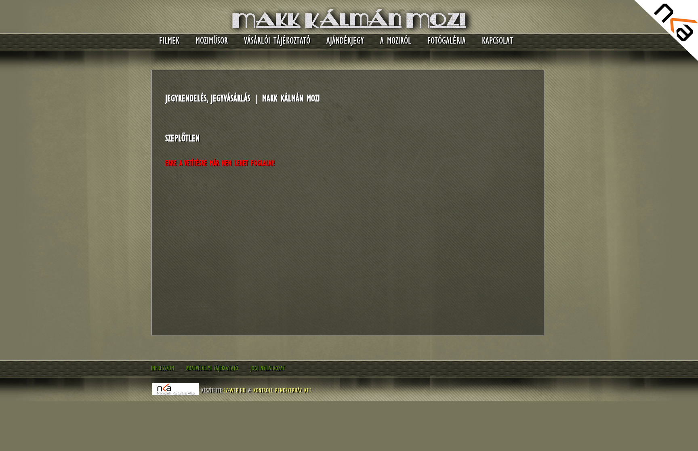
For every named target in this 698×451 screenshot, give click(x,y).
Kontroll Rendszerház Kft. (282, 390)
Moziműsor (212, 40)
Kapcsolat (497, 40)
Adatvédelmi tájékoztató (212, 368)
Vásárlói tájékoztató (277, 40)
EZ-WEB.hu (234, 390)
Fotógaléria (446, 40)
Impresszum (162, 368)
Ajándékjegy (345, 40)
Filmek (169, 40)
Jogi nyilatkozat (267, 368)
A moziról (395, 40)
